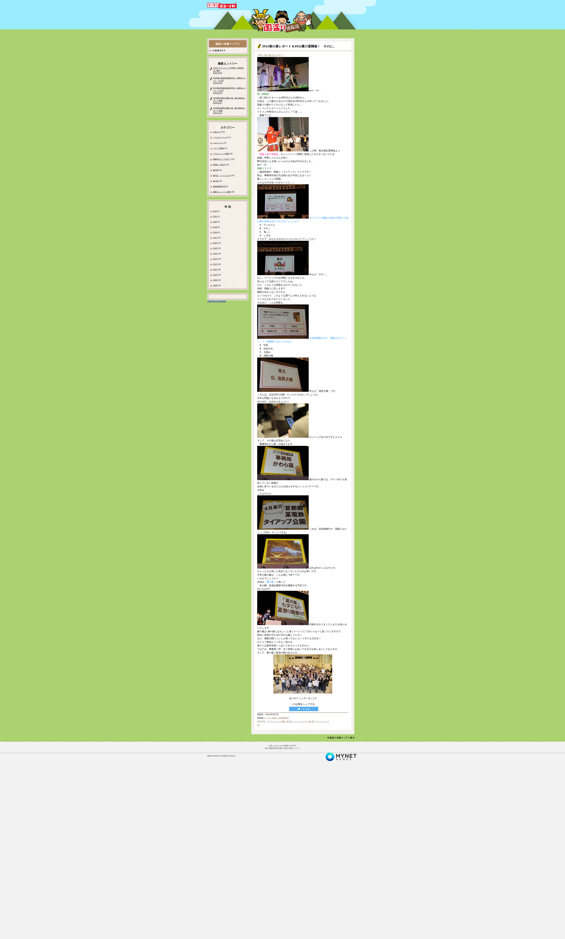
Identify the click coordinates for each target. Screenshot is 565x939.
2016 (215, 243)
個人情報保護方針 (272, 748)
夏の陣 (215, 170)
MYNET (293, 746)
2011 (215, 270)
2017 (215, 238)
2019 (215, 227)
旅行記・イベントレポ (222, 176)
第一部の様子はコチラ (271, 55)
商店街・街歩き (219, 165)
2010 (215, 275)
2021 (215, 216)
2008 (215, 285)
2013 (215, 259)
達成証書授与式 (219, 186)
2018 (215, 232)
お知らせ (216, 132)
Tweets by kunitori (216, 301)
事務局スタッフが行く (222, 159)
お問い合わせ (274, 746)
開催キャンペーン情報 (222, 192)
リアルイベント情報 (221, 154)
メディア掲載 (218, 148)
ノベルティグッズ (220, 137)
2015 (215, 248)
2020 (215, 222)
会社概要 (284, 746)
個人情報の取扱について (290, 748)
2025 (215, 211)
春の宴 (215, 181)
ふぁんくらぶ (218, 143)
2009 (215, 280)
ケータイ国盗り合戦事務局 (276, 718)
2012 (215, 264)
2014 (215, 254)
